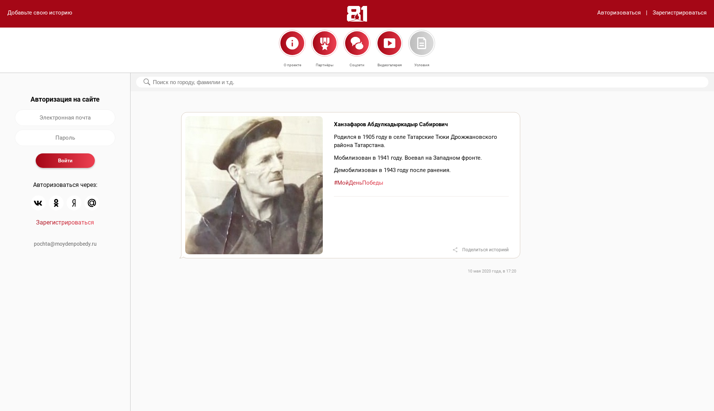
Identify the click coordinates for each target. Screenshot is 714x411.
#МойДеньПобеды (358, 182)
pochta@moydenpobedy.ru (65, 244)
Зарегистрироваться (680, 12)
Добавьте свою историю (39, 12)
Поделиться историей (485, 249)
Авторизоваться (619, 12)
